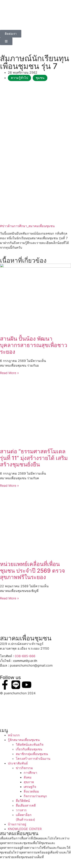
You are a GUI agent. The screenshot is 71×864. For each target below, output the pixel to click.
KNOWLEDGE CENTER (25, 829)
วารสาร (21, 810)
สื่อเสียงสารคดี (26, 805)
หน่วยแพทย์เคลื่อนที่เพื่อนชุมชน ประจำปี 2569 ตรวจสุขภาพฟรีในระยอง (32, 570)
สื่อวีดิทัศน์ (23, 801)
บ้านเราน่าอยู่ (17, 824)
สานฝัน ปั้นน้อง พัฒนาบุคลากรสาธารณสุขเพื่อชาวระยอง (33, 345)
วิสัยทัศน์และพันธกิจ (29, 744)
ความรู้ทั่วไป (19, 78)
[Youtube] (27, 685)
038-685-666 (25, 656)
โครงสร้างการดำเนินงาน (33, 758)
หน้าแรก (14, 735)
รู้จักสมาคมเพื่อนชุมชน (24, 740)
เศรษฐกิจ (30, 787)
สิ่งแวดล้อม (31, 791)
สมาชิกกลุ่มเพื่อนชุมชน (32, 754)
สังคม (28, 777)
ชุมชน (40, 78)
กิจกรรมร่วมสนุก (35, 796)
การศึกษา (30, 773)
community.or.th (25, 661)
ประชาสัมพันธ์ (18, 763)
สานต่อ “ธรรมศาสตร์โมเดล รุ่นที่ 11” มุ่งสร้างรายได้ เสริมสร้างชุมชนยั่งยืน (34, 458)
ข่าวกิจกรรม (24, 768)
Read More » (9, 373)
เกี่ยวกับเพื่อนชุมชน (29, 749)
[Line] (16, 685)
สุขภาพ (29, 782)
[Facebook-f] (5, 685)
